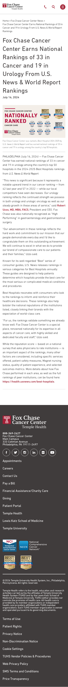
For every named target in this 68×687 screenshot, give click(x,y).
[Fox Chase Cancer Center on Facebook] (6, 452)
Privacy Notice (12, 634)
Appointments (12, 461)
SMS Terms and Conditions (21, 671)
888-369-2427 (11, 433)
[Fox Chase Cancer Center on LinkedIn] (34, 452)
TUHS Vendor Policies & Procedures (27, 656)
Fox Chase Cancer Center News (27, 21)
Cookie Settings (13, 649)
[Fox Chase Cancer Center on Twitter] (15, 452)
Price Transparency (16, 679)
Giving (7, 498)
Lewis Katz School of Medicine (23, 521)
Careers (8, 468)
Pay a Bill (9, 483)
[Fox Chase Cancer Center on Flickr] (43, 452)
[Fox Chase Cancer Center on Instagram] (24, 452)
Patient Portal (12, 506)
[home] (13, 9)
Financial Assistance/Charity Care (25, 491)
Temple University (15, 528)
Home (6, 21)
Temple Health (12, 513)
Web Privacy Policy (15, 664)
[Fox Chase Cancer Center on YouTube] (52, 452)
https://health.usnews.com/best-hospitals (28, 381)
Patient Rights (12, 626)
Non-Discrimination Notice (20, 641)
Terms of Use (11, 619)
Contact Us (10, 476)
